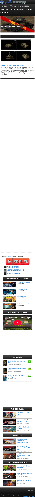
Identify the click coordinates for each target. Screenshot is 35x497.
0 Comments (17, 364)
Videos (29, 9)
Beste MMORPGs (23, 6)
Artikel (13, 9)
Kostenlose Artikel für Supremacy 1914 (23, 420)
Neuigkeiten (4, 6)
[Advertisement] (17, 164)
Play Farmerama (21, 296)
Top (32, 490)
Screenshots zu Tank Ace (15, 270)
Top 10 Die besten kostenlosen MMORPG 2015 (23, 455)
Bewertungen (4, 9)
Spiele (14, 6)
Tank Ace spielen (18, 261)
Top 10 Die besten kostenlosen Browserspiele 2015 (22, 440)
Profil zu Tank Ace (13, 267)
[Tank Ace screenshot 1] (8, 49)
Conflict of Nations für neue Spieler (23, 427)
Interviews (20, 9)
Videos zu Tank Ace (13, 273)
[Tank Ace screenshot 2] (23, 49)
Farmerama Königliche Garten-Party (23, 466)
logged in (10, 256)
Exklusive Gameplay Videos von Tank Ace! (12, 65)
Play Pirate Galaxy (22, 289)
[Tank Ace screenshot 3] (8, 60)
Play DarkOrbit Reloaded (23, 282)
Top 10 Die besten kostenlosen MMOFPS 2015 (23, 448)
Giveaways (4, 12)
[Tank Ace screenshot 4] (23, 60)
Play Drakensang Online (23, 304)
